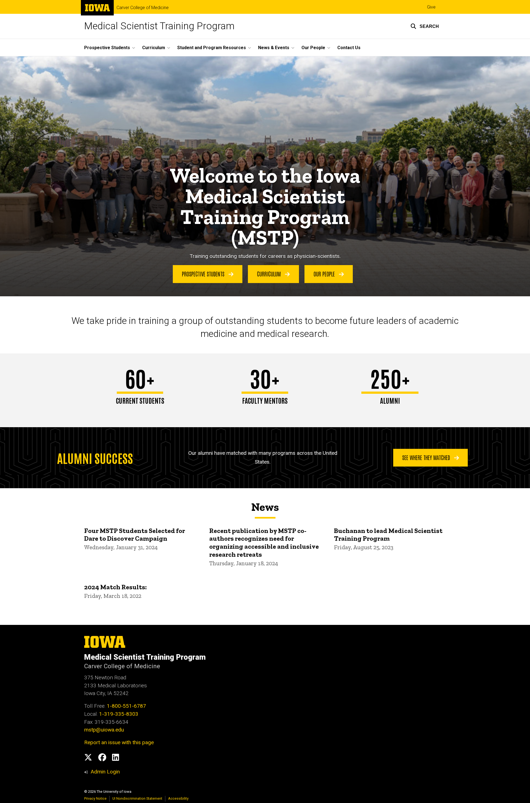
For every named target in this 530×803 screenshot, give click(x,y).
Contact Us (349, 47)
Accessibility (178, 798)
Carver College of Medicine (142, 7)
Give (431, 7)
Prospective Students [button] (107, 47)
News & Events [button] (273, 47)
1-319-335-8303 (118, 714)
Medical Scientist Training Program (159, 26)
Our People (325, 273)
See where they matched (426, 457)
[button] (425, 26)
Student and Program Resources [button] (211, 47)
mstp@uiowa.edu (104, 730)
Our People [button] (313, 47)
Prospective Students (204, 273)
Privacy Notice (95, 798)
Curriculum (269, 273)
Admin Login (105, 771)
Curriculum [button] (153, 47)
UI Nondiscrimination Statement (137, 798)
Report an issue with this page (119, 742)
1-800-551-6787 (126, 706)
